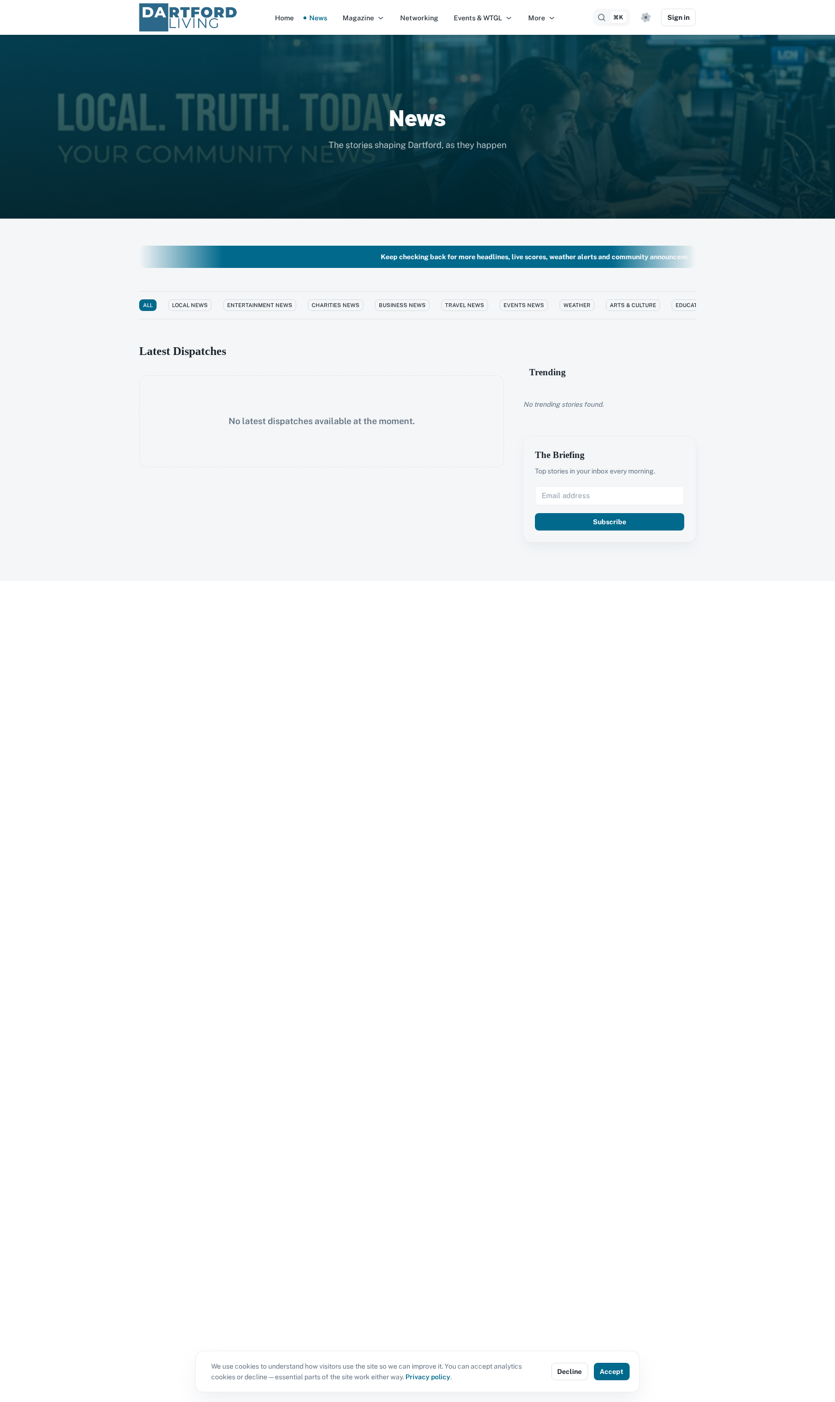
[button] (364, 18)
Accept (611, 1371)
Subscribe (609, 522)
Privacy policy (427, 1377)
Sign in (678, 17)
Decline (569, 1371)
